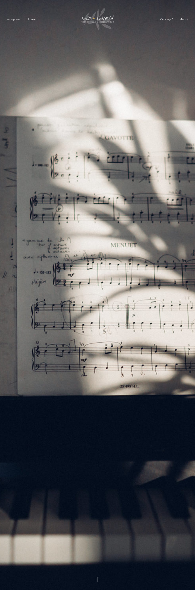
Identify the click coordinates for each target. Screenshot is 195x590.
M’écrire (184, 19)
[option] (97, 295)
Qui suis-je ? (166, 19)
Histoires (32, 19)
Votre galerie (13, 19)
